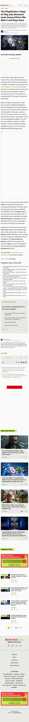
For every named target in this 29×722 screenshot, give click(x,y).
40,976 (16, 627)
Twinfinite (16, 674)
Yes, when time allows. (10, 322)
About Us (14, 654)
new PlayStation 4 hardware (10, 87)
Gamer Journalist (10, 680)
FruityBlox (15, 685)
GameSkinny (19, 680)
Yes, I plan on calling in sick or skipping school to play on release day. (15, 318)
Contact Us (14, 660)
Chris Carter (7, 30)
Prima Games (20, 676)
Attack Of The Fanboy (10, 676)
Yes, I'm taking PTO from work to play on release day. (15, 314)
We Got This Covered (17, 678)
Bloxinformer (22, 685)
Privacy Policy (18, 565)
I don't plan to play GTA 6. (11, 325)
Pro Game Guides (7, 674)
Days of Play (5, 259)
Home (2, 8)
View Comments (14, 387)
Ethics (14, 657)
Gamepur (22, 674)
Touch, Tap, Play (6, 685)
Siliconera (7, 678)
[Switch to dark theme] (24, 5)
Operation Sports (9, 683)
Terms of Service (11, 565)
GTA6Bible (14, 687)
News (6, 8)
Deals (5, 353)
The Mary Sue (19, 683)
